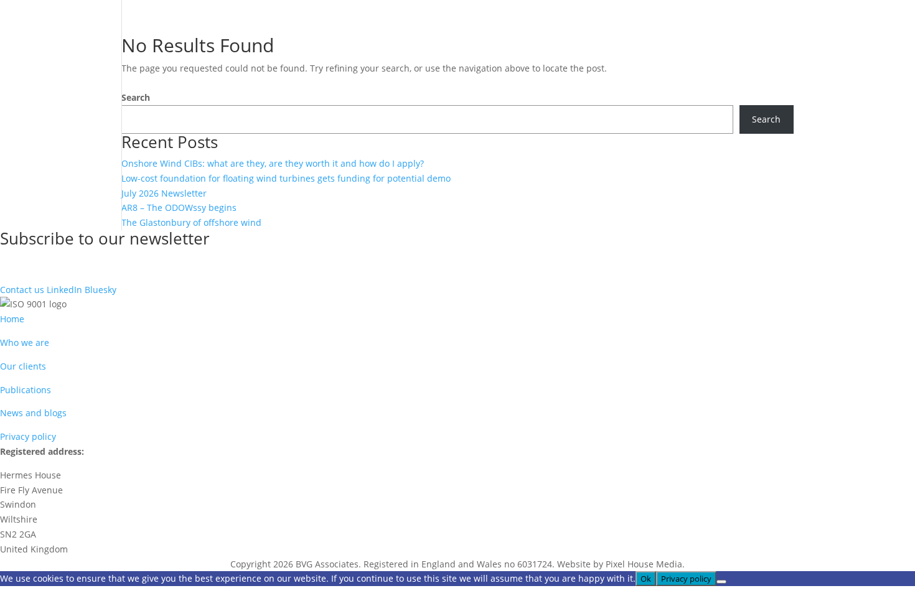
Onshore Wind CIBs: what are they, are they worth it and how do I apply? (272, 163)
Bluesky (100, 290)
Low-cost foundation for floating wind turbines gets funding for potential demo (286, 178)
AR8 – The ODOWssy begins (179, 207)
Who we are (24, 342)
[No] (721, 582)
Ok (645, 578)
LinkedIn (64, 290)
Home (12, 319)
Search (135, 97)
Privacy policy (28, 436)
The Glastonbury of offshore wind (191, 222)
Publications (25, 390)
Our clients (23, 366)
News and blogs (33, 413)
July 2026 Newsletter (164, 193)
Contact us (22, 290)
